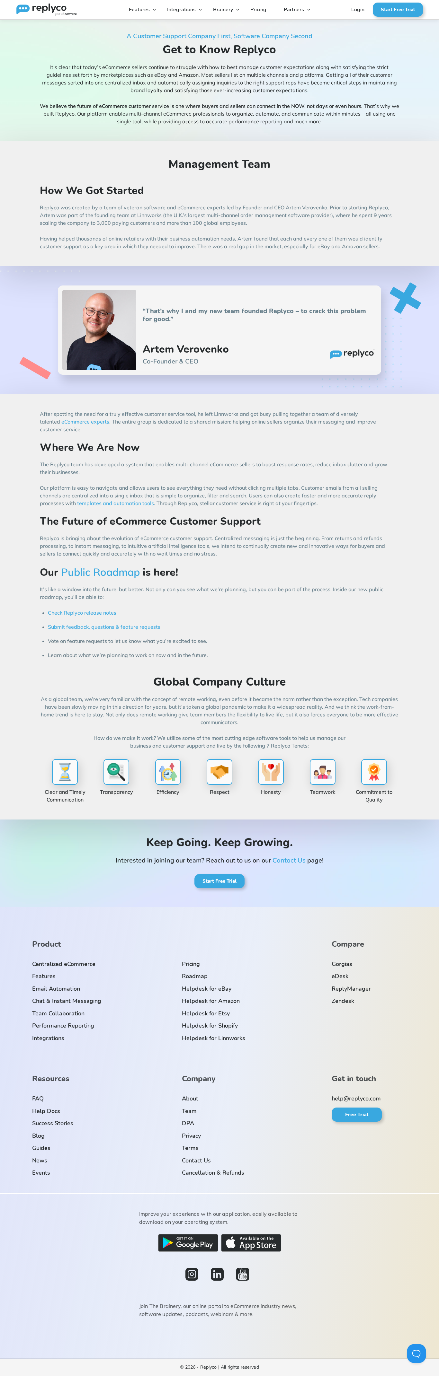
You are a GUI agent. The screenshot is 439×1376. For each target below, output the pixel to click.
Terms (190, 1148)
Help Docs (46, 1111)
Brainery (223, 9)
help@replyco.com (356, 1098)
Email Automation (56, 989)
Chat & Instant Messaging (66, 1001)
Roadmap (195, 976)
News (39, 1160)
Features (139, 9)
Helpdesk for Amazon (211, 1001)
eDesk (340, 976)
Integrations (181, 9)
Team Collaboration (58, 1013)
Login (357, 9)
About (190, 1098)
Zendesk (343, 1001)
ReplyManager (351, 989)
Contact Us (289, 860)
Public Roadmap (100, 571)
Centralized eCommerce (63, 964)
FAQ (38, 1098)
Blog (38, 1136)
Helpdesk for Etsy (206, 1013)
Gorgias (342, 964)
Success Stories (52, 1123)
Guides (41, 1148)
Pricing (258, 9)
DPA (188, 1123)
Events (41, 1173)
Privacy (191, 1136)
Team (189, 1111)
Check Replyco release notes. (83, 612)
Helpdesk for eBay (206, 989)
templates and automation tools (115, 503)
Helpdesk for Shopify (210, 1026)
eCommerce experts (85, 421)
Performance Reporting (63, 1026)
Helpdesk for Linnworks (213, 1038)
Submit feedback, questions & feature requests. (105, 627)
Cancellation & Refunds (213, 1173)
